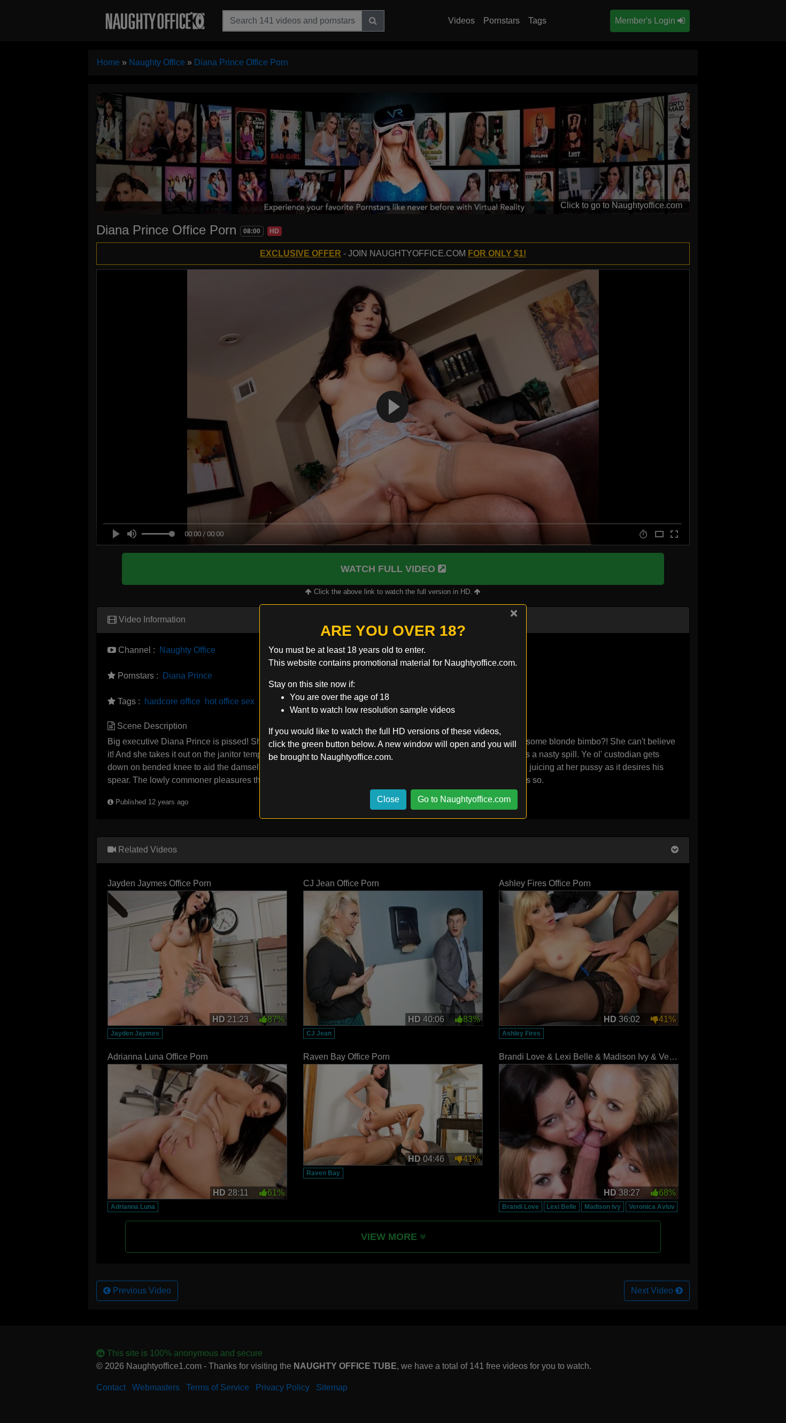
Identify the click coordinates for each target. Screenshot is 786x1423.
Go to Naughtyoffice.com (464, 799)
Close (388, 799)
